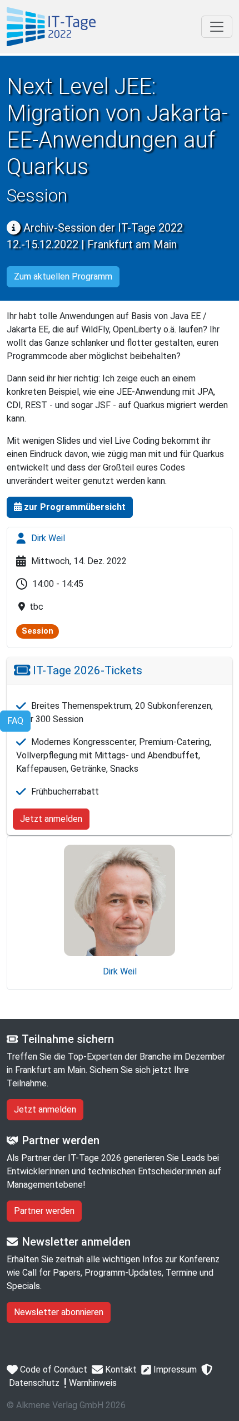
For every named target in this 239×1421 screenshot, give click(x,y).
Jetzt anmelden (51, 819)
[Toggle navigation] (216, 27)
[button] (70, 507)
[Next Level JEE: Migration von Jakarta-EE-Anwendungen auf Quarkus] (51, 26)
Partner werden (44, 1211)
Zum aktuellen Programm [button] (63, 276)
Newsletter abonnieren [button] (58, 1312)
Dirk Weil (47, 538)
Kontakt (120, 1369)
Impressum (174, 1369)
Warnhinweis (92, 1383)
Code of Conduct (52, 1369)
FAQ (15, 721)
